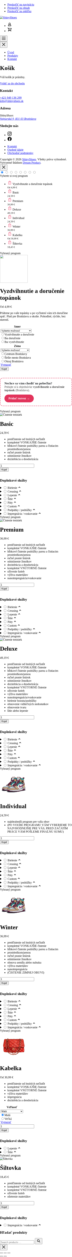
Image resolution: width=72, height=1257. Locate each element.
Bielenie (13, 487)
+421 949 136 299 (11, 97)
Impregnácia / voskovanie (23, 513)
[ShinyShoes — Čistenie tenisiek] (8, 17)
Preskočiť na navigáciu (20, 4)
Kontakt (12, 59)
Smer (17, 326)
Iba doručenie (12, 338)
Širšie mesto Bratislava (17, 357)
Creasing (13, 491)
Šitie (10, 498)
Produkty (12, 55)
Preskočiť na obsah (18, 7)
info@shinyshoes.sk (11, 101)
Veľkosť (12, 1107)
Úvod (10, 52)
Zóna (17, 346)
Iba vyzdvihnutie (14, 341)
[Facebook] (9, 140)
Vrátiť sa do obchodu (12, 83)
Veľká (8, 1118)
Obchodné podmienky (20, 153)
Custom (12, 506)
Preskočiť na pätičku (19, 11)
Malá (7, 1115)
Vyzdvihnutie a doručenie (19, 334)
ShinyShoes (29, 159)
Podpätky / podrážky (20, 510)
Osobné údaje (15, 149)
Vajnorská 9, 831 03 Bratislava (18, 118)
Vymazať (6, 364)
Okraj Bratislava (13, 361)
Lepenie (13, 495)
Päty (10, 502)
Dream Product (31, 162)
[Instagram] (9, 134)
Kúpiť (4, 369)
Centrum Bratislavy (15, 353)
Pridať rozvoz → (19, 398)
